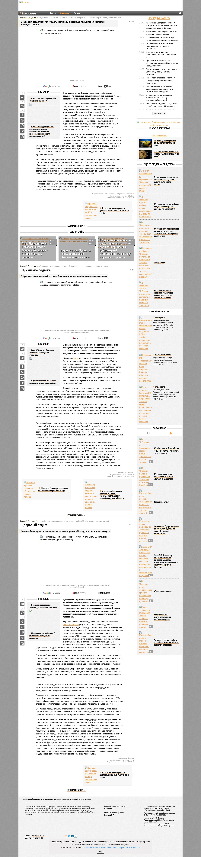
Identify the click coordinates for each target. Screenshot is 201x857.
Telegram (69, 836)
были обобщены (71, 624)
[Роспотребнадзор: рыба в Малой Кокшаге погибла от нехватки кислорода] (145, 642)
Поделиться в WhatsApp (22, 120)
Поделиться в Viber (22, 126)
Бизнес (77, 13)
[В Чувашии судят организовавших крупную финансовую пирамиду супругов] (145, 591)
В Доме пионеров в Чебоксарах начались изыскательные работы (42, 381)
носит (76, 358)
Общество (64, 13)
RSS (66, 836)
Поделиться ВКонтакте (22, 97)
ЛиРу (75, 836)
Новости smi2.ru (159, 136)
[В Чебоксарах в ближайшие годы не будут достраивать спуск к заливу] (145, 451)
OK (100, 852)
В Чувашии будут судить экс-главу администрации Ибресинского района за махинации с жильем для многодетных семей (41, 131)
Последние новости (159, 18)
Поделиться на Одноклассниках (22, 115)
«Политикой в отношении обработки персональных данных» (113, 847)
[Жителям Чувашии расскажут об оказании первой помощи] (30, 489)
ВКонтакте (72, 836)
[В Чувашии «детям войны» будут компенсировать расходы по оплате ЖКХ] (145, 206)
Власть (53, 13)
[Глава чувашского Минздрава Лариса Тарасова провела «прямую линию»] (145, 617)
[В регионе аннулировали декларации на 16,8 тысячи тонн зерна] (91, 210)
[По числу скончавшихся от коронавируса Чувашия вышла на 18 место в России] (145, 180)
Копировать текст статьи (22, 137)
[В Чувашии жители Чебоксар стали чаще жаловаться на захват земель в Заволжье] (145, 294)
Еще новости (159, 113)
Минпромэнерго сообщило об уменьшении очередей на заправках (42, 635)
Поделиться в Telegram (22, 131)
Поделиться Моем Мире (22, 106)
